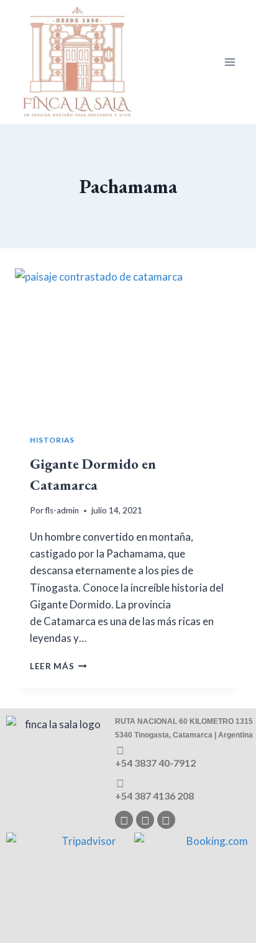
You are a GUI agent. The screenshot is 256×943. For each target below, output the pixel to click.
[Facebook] (145, 820)
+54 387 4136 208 (154, 795)
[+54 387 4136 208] (120, 783)
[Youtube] (166, 820)
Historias (52, 439)
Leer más (58, 666)
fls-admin (62, 510)
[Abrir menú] (229, 61)
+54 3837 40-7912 (155, 763)
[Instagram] (124, 820)
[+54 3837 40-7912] (120, 750)
